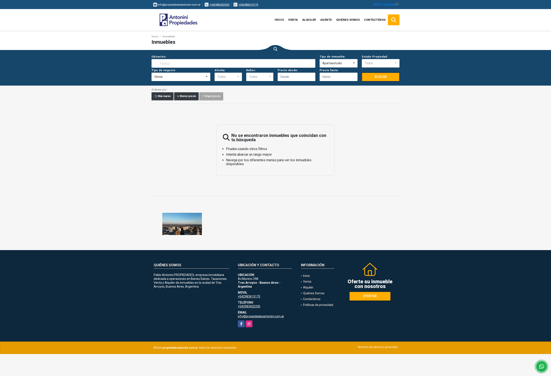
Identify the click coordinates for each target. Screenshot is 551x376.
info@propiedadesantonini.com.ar (261, 316)
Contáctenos (375, 19)
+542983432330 (219, 4)
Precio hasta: (329, 70)
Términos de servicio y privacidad (377, 347)
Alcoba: (220, 70)
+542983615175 (248, 4)
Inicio (279, 19)
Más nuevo (164, 96)
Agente (326, 19)
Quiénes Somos (348, 19)
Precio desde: (288, 70)
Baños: (251, 70)
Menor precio (187, 96)
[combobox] (338, 63)
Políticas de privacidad (318, 305)
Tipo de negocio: (164, 70)
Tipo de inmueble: (333, 56)
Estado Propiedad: (375, 56)
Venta (293, 19)
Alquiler (309, 19)
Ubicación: (159, 56)
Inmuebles (169, 36)
